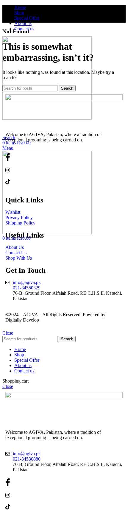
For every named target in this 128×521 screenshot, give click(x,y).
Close (7, 333)
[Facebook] (64, 157)
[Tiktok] (64, 181)
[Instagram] (64, 170)
